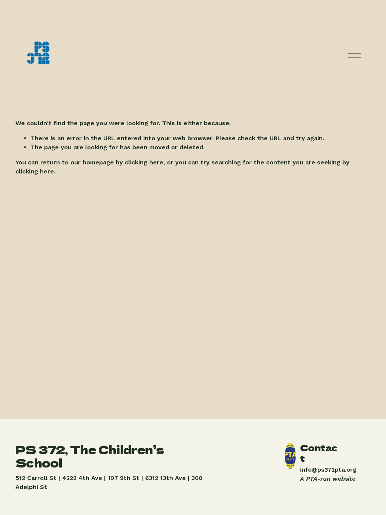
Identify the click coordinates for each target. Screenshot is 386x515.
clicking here (144, 162)
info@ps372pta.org (328, 469)
